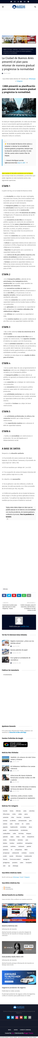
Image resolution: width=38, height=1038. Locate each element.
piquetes (5, 827)
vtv (22, 824)
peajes (5, 830)
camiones (13, 846)
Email (21, 877)
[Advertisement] (19, 22)
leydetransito (14, 827)
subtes (20, 814)
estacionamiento (13, 830)
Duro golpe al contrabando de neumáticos (20, 659)
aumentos (5, 817)
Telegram (20, 81)
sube (11, 824)
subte (14, 833)
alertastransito (22, 820)
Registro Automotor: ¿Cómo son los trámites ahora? (22, 642)
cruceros (31, 853)
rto (11, 849)
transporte (27, 817)
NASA (26, 849)
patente (29, 846)
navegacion (26, 859)
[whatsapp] (18, 1)
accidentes (13, 820)
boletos (5, 843)
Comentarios (9, 889)
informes (15, 49)
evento (11, 856)
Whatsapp (32, 79)
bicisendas (12, 840)
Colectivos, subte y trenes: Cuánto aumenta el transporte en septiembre (22, 797)
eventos (5, 820)
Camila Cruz (24, 626)
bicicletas (21, 833)
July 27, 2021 (21, 163)
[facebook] (21, 1)
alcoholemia (24, 830)
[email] (24, 1)
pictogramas (6, 862)
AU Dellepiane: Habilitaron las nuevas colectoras (22, 768)
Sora (12, 1033)
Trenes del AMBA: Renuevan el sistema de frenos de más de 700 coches (23, 788)
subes (21, 862)
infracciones (6, 814)
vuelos (28, 824)
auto (27, 840)
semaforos (20, 843)
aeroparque (6, 853)
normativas (23, 827)
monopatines (28, 843)
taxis (23, 836)
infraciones (19, 856)
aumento (5, 846)
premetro (14, 862)
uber (4, 866)
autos (24, 811)
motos (17, 836)
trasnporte (29, 862)
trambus (12, 843)
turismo (17, 824)
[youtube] (21, 1017)
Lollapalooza (18, 849)
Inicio (9, 1029)
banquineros (30, 836)
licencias (19, 817)
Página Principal (7, 49)
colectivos (31, 811)
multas (5, 840)
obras (30, 827)
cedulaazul (21, 846)
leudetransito (28, 856)
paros (26, 814)
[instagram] (15, 1)
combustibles (6, 833)
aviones (5, 824)
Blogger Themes (28, 1033)
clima (12, 817)
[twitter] (11, 1)
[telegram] (28, 1)
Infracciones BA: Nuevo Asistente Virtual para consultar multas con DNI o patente (22, 778)
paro (30, 820)
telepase (28, 833)
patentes (5, 836)
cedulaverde (15, 853)
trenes (11, 811)
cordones (24, 853)
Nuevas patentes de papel (18, 650)
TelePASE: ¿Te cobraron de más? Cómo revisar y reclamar (23, 758)
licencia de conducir (15, 859)
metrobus (20, 840)
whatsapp (15, 866)
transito (5, 811)
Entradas (8, 887)
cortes (14, 814)
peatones (5, 849)
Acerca (16, 1029)
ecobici (5, 856)
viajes (12, 836)
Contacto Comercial (25, 1029)
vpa (9, 866)
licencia (5, 859)
